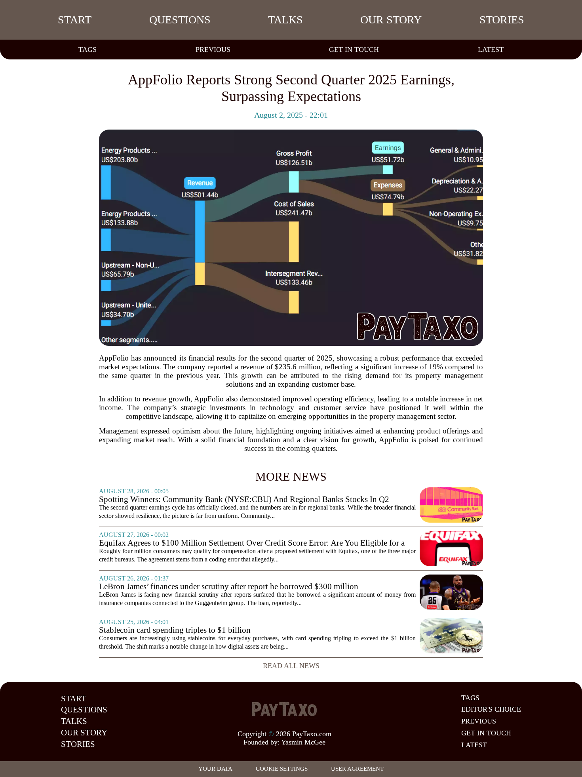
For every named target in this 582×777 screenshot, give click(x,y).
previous (213, 49)
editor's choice (491, 709)
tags (87, 49)
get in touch (354, 49)
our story (391, 19)
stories (501, 19)
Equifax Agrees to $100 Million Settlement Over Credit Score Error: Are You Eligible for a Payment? (252, 543)
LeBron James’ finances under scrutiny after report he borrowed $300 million (228, 586)
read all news (291, 666)
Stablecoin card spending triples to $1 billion (175, 630)
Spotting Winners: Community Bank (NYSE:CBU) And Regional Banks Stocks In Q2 (244, 499)
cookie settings (282, 769)
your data (215, 769)
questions (180, 19)
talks (285, 19)
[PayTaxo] (284, 709)
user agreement (357, 769)
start (74, 19)
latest (491, 49)
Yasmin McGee (303, 742)
